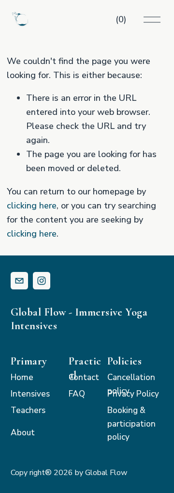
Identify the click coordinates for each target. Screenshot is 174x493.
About (23, 432)
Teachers (28, 410)
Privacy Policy (133, 393)
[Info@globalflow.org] (19, 280)
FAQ (77, 393)
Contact (84, 377)
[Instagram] (41, 280)
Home (22, 377)
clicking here (32, 205)
